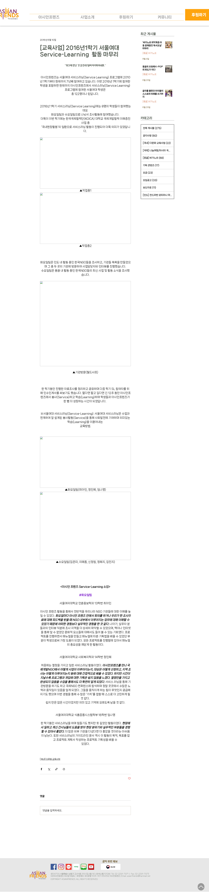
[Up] (201, 886)
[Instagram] (61, 867)
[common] (76, 867)
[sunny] (69, 867)
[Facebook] (54, 867)
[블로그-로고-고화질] (84, 867)
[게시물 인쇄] (63, 769)
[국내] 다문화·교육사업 (50, 759)
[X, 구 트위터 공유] (48, 769)
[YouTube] (91, 867)
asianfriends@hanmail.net (138, 876)
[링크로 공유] (56, 769)
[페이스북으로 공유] (41, 769)
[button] (87, 17)
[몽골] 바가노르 (149, 53)
